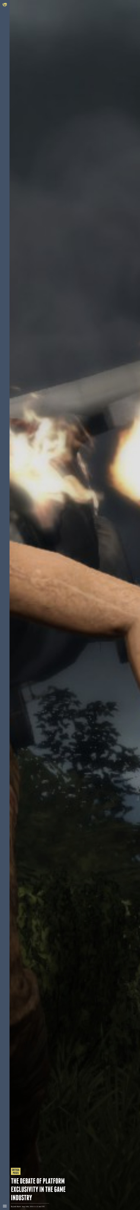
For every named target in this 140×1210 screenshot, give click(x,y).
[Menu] (5, 1206)
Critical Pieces (16, 1171)
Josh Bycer (17, 1206)
